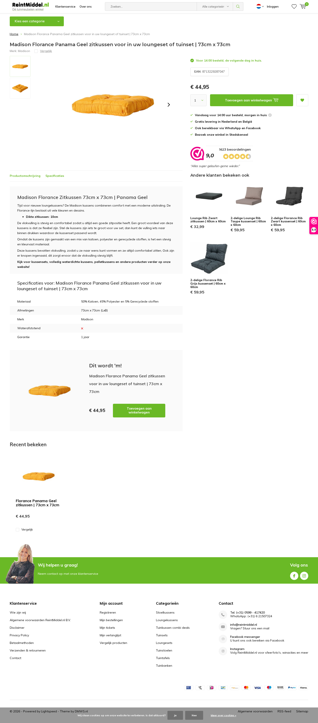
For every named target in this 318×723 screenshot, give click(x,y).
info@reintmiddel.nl (243, 625)
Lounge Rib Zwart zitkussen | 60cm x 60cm (208, 219)
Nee (194, 715)
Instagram (304, 576)
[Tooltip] (270, 115)
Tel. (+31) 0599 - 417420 (247, 612)
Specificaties (54, 176)
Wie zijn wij (18, 612)
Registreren (108, 612)
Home (14, 34)
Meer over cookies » (223, 715)
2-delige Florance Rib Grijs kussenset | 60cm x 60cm (208, 283)
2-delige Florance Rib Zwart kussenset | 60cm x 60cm (288, 221)
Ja (175, 715)
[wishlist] (294, 6)
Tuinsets (162, 635)
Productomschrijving (25, 176)
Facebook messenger (245, 637)
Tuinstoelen (164, 650)
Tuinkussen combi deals (173, 628)
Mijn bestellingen (111, 620)
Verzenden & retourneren (28, 650)
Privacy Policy (19, 635)
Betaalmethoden (22, 643)
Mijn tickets (107, 628)
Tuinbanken (164, 666)
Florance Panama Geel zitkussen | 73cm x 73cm (37, 502)
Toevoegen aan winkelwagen (139, 410)
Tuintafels (163, 658)
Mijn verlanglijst (110, 635)
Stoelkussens (165, 612)
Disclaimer (17, 628)
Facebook (294, 576)
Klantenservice (65, 6)
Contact (15, 658)
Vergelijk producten (113, 643)
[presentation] (169, 104)
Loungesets (164, 643)
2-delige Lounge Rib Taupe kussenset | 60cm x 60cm (248, 221)
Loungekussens (167, 620)
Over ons (86, 6)
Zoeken (238, 6)
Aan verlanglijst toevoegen (302, 100)
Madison (24, 51)
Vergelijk (27, 529)
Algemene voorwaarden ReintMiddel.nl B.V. (40, 620)
